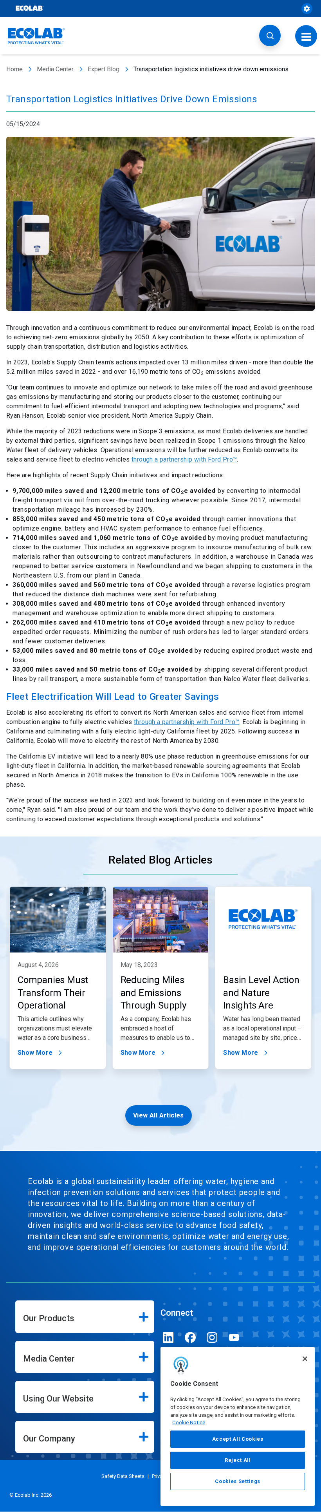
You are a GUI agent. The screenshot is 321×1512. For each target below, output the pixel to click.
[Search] (270, 35)
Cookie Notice (188, 1422)
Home (14, 69)
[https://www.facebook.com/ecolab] (190, 1337)
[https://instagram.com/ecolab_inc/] (212, 1337)
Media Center (55, 69)
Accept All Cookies (237, 1439)
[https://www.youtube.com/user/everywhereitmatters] (234, 1337)
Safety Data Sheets (122, 1476)
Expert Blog (103, 69)
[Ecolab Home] (36, 36)
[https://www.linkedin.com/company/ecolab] (168, 1337)
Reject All (238, 1460)
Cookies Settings (237, 1481)
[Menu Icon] (306, 35)
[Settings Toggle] (307, 8)
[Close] (305, 1358)
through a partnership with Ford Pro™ (184, 459)
